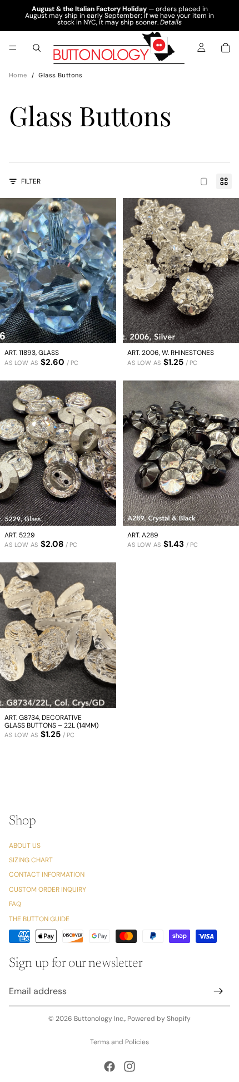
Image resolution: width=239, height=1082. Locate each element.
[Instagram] (129, 1066)
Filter (31, 181)
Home (18, 75)
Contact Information (46, 875)
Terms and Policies (119, 1041)
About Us (25, 845)
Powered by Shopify (159, 1018)
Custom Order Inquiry (47, 889)
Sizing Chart (31, 860)
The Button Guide (39, 919)
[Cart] (225, 48)
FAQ (15, 904)
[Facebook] (109, 1066)
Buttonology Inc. (99, 1018)
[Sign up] (218, 992)
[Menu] (13, 48)
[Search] (36, 48)
